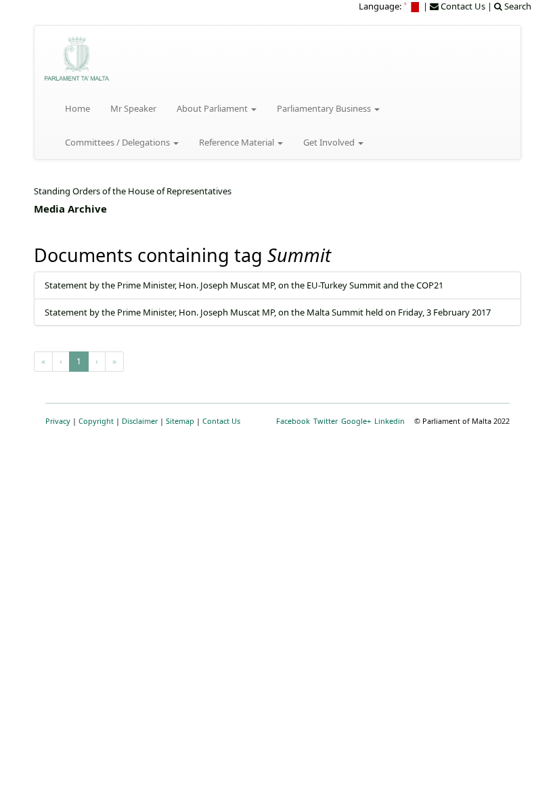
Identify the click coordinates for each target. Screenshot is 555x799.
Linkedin (389, 421)
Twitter (325, 421)
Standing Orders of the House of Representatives (132, 191)
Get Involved (330, 142)
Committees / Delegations (118, 142)
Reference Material (237, 142)
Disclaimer (140, 421)
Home (77, 108)
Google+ (356, 421)
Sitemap (180, 421)
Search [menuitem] (516, 6)
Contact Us (221, 421)
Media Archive (70, 208)
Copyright (96, 421)
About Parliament (213, 108)
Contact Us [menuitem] (462, 6)
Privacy (57, 421)
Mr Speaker (133, 108)
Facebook (293, 421)
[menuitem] (412, 6)
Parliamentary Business (325, 108)
